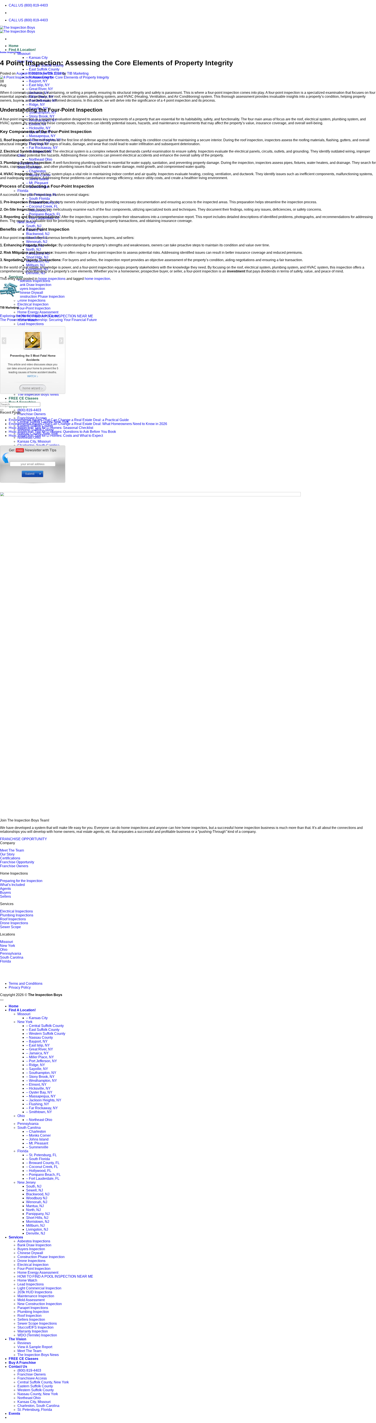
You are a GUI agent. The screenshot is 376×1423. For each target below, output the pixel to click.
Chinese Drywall (30, 292)
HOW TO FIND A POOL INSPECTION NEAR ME (55, 1276)
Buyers (5, 892)
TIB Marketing (78, 73)
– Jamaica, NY (37, 1053)
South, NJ (33, 226)
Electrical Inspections (16, 911)
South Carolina (11, 957)
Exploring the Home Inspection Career (29, 316)
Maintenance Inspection (35, 1296)
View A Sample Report (34, 1347)
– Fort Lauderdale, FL (42, 1178)
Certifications (10, 858)
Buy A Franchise (22, 1362)
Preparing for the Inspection (21, 881)
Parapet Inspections (32, 1308)
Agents (5, 888)
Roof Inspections (13, 919)
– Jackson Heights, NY (43, 1100)
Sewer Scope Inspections (37, 1323)
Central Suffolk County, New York (43, 1382)
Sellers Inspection (31, 1319)
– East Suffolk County (42, 69)
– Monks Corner (38, 1135)
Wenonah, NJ (36, 242)
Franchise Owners (31, 414)
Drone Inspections (31, 300)
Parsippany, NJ (38, 1214)
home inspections (10, 52)
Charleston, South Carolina (38, 1406)
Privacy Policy (20, 987)
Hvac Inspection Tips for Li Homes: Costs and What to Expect (56, 435)
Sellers (5, 896)
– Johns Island (37, 1139)
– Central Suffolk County (45, 1026)
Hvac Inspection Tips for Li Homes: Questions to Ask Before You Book (62, 431)
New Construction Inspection (39, 1304)
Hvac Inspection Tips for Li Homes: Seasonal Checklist (51, 428)
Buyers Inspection (31, 289)
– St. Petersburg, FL (41, 1155)
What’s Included (12, 885)
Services (16, 1237)
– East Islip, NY (38, 85)
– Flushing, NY (37, 1104)
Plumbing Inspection (33, 1312)
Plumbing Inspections (16, 915)
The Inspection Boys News (38, 1355)
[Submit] (1, 409)
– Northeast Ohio (39, 159)
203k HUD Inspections (34, 1292)
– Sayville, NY (37, 1069)
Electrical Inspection (33, 304)
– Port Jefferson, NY (41, 1061)
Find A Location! (22, 50)
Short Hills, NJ (37, 257)
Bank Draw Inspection (34, 285)
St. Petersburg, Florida (34, 1409)
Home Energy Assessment (37, 312)
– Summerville (37, 1147)
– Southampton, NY (41, 1073)
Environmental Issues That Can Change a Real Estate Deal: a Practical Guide (69, 420)
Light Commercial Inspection (39, 1288)
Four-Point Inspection (33, 308)
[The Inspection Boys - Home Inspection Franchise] (17, 29)
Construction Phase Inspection (41, 296)
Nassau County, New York (37, 1394)
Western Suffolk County (35, 1390)
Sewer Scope (10, 927)
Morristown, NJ (37, 1221)
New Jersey (26, 1182)
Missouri (23, 53)
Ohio (3, 949)
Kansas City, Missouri (34, 1402)
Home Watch (27, 1280)
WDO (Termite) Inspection (37, 1335)
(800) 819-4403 (29, 410)
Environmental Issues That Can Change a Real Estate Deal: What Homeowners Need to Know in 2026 (88, 424)
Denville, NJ (35, 1233)
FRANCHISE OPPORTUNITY (23, 839)
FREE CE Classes (23, 1359)
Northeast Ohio (29, 1398)
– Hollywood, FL (38, 1171)
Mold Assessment (31, 1300)
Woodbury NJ (36, 1198)
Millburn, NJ (35, 265)
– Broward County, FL (43, 1163)
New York (7, 946)
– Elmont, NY (36, 1084)
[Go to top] (1, 1000)
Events (14, 1413)
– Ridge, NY (35, 104)
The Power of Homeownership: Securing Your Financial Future (48, 320)
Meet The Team (12, 850)
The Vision (17, 1339)
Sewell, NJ (34, 1190)
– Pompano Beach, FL (43, 214)
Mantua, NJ (35, 1206)
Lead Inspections (30, 1284)
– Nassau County (39, 1037)
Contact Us (18, 1366)
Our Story (7, 854)
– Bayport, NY (37, 81)
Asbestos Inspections (33, 281)
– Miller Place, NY (40, 1057)
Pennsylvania (10, 953)
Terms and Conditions (25, 983)
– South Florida (38, 198)
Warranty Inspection (32, 1331)
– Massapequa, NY (41, 136)
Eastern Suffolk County (35, 1386)
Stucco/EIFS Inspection (35, 1327)
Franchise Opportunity (17, 862)
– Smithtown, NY (39, 1112)
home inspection (97, 279)
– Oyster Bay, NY (39, 1092)
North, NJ (33, 249)
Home (13, 46)
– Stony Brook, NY (40, 116)
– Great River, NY (39, 89)
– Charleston (36, 171)
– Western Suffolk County (45, 1033)
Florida (22, 191)
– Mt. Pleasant (37, 183)
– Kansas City (37, 57)
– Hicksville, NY (38, 128)
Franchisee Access (32, 1378)
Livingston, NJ (37, 1229)
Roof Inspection (29, 1315)
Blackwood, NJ (37, 234)
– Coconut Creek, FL (42, 206)
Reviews (24, 1343)
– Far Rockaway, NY (42, 148)
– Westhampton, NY (41, 1080)
